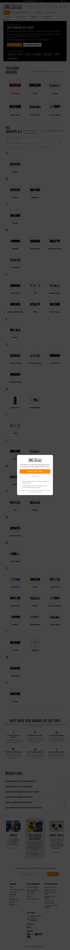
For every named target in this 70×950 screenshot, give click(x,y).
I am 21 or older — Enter (35, 471)
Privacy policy (37, 492)
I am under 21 (35, 476)
